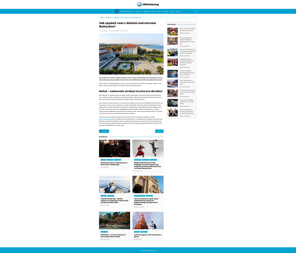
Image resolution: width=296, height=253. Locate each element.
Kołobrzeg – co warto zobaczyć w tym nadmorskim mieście (113, 236)
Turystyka (137, 11)
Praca (159, 11)
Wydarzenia (145, 159)
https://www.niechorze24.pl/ (106, 119)
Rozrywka (110, 159)
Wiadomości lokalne (126, 11)
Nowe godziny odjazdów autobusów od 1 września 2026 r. (187, 101)
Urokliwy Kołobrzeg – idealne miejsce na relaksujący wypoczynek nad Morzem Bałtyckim (114, 200)
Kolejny (158, 131)
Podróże (153, 11)
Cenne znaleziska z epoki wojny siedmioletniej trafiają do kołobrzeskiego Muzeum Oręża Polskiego (146, 201)
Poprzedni (104, 131)
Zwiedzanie (146, 11)
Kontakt (178, 11)
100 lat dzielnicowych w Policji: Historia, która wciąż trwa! (187, 82)
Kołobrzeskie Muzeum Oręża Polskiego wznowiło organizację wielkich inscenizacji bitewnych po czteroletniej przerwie (147, 165)
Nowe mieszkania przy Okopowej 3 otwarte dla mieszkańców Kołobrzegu (187, 111)
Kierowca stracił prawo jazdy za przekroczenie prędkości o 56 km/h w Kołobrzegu (187, 51)
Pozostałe (166, 11)
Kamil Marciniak (104, 30)
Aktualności (137, 159)
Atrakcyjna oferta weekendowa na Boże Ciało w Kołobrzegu (114, 164)
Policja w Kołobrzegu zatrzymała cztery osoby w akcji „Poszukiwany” (187, 72)
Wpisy (172, 11)
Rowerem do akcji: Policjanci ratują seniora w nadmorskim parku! (187, 92)
